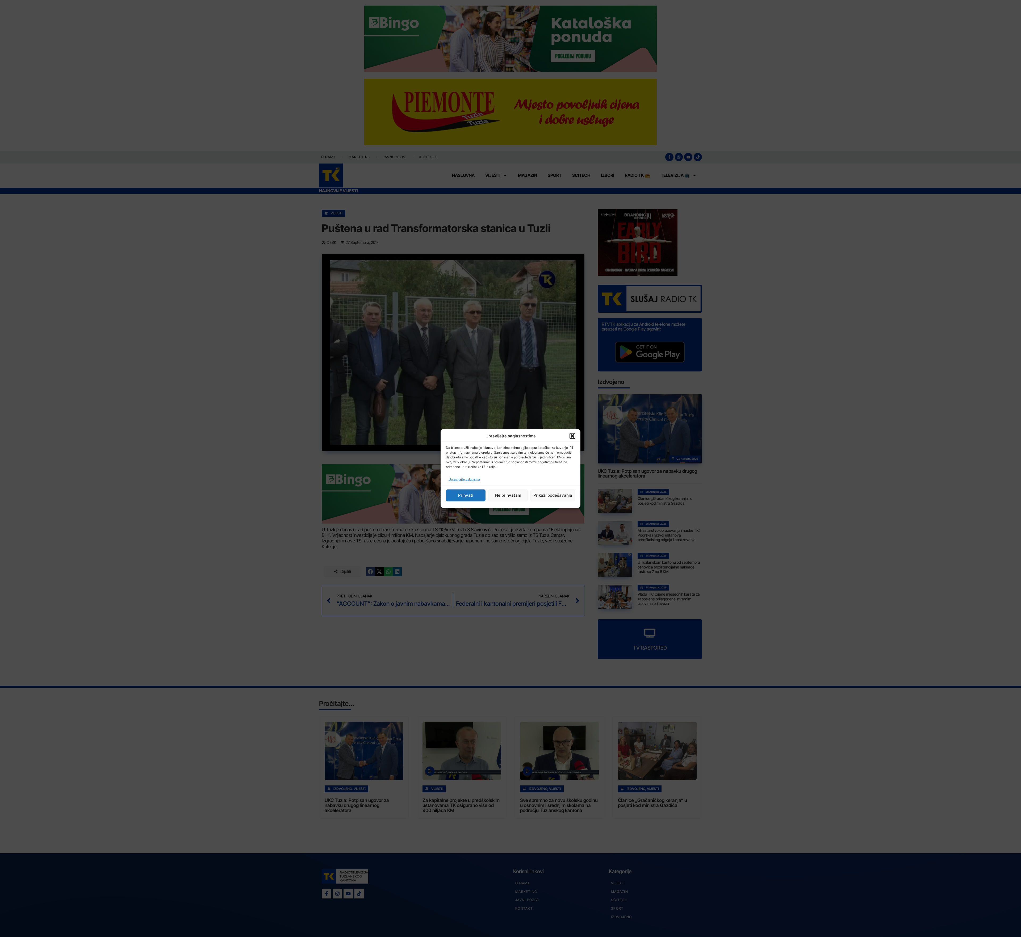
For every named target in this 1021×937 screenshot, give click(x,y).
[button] (572, 436)
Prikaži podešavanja (552, 495)
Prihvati (465, 495)
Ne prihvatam (508, 495)
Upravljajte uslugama (464, 479)
